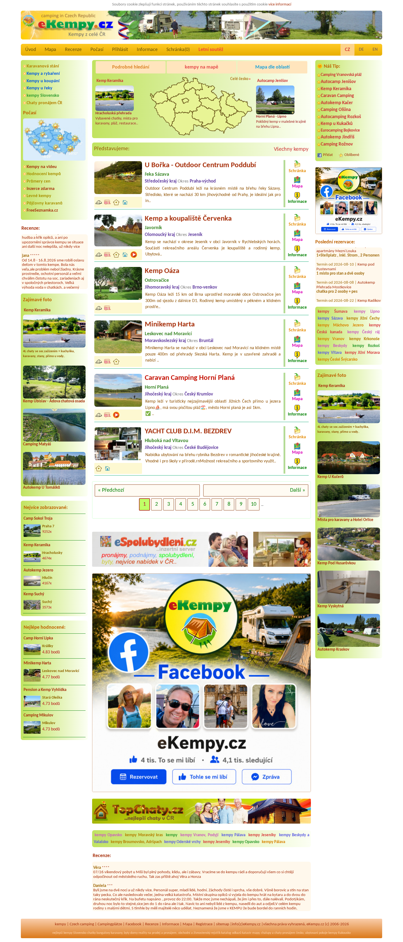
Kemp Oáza (162, 271)
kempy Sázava (330, 319)
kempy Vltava (330, 353)
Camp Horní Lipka (38, 638)
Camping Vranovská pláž (341, 75)
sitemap (222, 924)
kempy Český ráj (363, 332)
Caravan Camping (337, 95)
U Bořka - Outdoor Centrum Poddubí (200, 165)
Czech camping (82, 924)
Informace (147, 49)
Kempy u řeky (39, 88)
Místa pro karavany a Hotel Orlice (345, 520)
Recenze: (30, 228)
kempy (172, 835)
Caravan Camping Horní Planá (190, 378)
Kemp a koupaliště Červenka (188, 219)
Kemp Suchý (34, 594)
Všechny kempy (291, 149)
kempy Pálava (233, 835)
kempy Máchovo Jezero (341, 325)
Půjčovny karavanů (45, 203)
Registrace (204, 924)
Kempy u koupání (43, 81)
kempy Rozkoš (366, 346)
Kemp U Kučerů (330, 477)
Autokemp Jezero (38, 570)
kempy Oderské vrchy (182, 842)
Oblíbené (351, 155)
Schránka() (178, 49)
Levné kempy (39, 196)
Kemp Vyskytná (330, 606)
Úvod (30, 49)
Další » (297, 490)
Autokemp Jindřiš (337, 137)
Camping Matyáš (37, 444)
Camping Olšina (336, 109)
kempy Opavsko (108, 835)
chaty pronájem (284, 933)
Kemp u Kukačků (337, 123)
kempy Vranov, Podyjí (199, 835)
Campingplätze (110, 924)
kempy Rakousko (339, 933)
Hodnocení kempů (44, 174)
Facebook (133, 924)
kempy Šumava (332, 312)
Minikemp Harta (37, 663)
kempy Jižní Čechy (363, 319)
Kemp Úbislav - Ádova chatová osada (54, 401)
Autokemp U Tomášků (41, 488)
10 (253, 504)
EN (375, 49)
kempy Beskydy (332, 346)
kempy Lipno (367, 312)
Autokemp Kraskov (333, 650)
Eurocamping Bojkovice (340, 131)
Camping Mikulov (38, 715)
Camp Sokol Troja (38, 519)
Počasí (96, 49)
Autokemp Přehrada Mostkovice (345, 267)
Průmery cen (38, 181)
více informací (279, 4)
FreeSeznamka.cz (42, 210)
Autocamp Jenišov (338, 81)
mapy (255, 933)
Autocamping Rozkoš (341, 117)
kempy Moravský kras (144, 835)
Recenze (73, 49)
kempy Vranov (331, 339)
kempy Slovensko (43, 95)
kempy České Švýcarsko (337, 360)
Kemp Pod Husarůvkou (336, 563)
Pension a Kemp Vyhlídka (45, 690)
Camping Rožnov (337, 144)
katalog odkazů (231, 933)
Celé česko (239, 79)
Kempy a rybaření (43, 74)
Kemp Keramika (37, 310)
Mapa (50, 49)
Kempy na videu (42, 167)
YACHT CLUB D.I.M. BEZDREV (188, 431)
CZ (347, 49)
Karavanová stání (43, 66)
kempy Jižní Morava (362, 353)
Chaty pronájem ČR (44, 103)
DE (361, 49)
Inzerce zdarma (41, 189)
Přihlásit (120, 49)
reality (142, 933)
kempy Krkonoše (364, 339)
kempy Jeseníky (262, 835)
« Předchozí (111, 490)
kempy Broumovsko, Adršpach (136, 842)
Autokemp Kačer (337, 103)
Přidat (328, 155)
